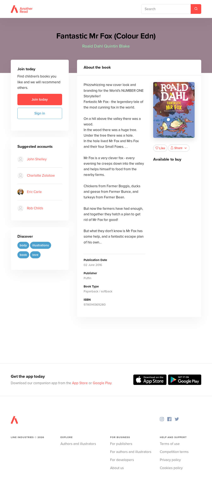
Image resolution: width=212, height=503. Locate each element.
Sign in (39, 113)
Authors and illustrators (78, 444)
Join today (39, 99)
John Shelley (37, 159)
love (35, 255)
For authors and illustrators (130, 452)
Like (162, 148)
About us (117, 468)
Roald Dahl (92, 46)
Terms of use (170, 444)
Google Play (102, 383)
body (23, 245)
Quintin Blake (117, 46)
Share (178, 148)
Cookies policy (171, 468)
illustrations (40, 245)
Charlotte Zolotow (41, 175)
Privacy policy (170, 460)
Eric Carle (34, 192)
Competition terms (174, 452)
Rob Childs (35, 208)
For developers (122, 460)
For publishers (121, 444)
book (23, 255)
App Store (80, 383)
